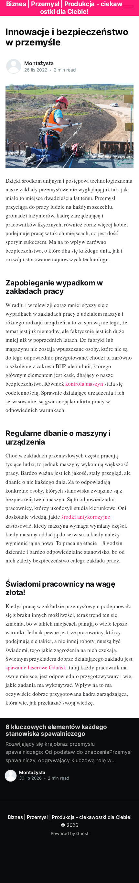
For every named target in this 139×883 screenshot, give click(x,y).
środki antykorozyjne (85, 516)
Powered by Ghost (70, 833)
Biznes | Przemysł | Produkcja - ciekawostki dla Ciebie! (70, 817)
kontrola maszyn (84, 383)
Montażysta (38, 63)
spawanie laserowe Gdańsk (35, 667)
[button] (128, 8)
